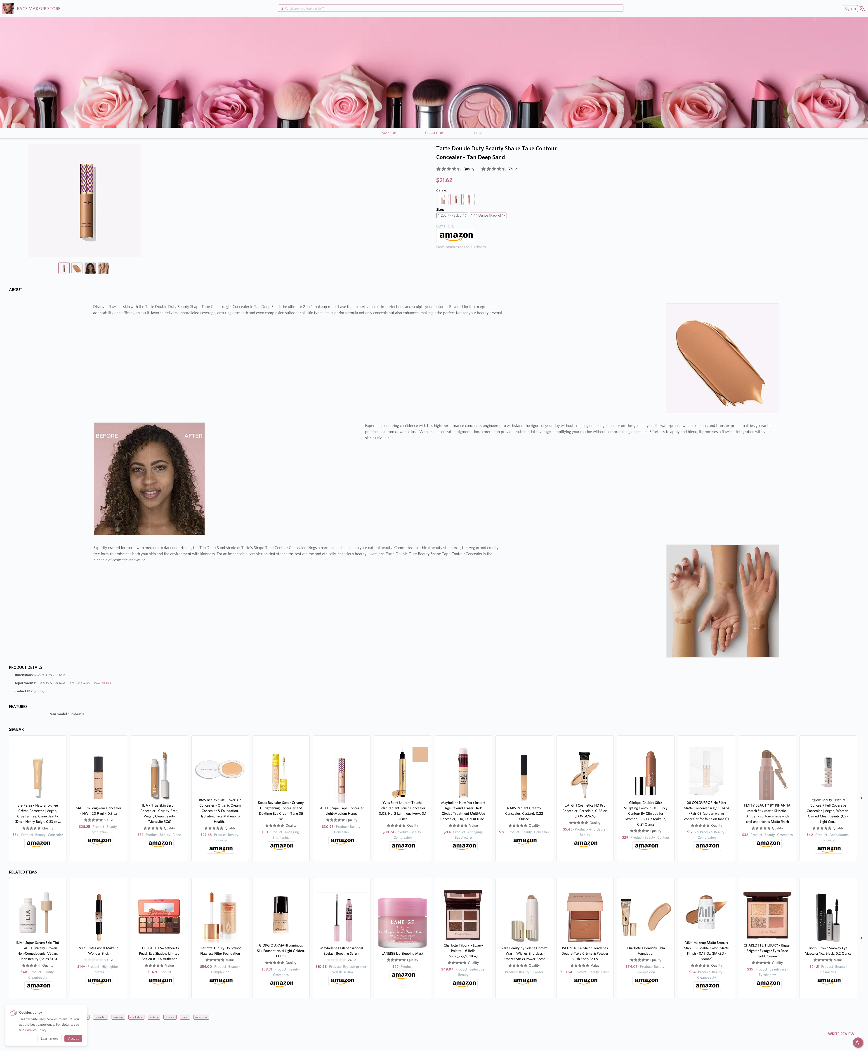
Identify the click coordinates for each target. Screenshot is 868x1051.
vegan (185, 1017)
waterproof (201, 1017)
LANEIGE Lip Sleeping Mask (403, 953)
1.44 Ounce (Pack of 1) (488, 215)
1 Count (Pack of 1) (452, 215)
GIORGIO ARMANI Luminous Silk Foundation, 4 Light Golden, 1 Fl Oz (281, 951)
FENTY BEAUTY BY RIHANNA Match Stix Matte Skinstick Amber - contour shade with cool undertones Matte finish (767, 813)
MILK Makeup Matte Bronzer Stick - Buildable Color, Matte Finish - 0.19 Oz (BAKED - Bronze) (706, 950)
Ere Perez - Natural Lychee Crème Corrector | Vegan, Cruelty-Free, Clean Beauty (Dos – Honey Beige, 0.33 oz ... (38, 813)
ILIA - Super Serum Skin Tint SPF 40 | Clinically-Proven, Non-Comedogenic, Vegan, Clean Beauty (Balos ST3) (37, 950)
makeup (153, 1017)
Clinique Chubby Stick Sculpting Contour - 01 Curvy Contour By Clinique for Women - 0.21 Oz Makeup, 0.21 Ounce (646, 813)
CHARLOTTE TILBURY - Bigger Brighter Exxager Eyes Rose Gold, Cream (767, 951)
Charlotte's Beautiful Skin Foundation (646, 951)
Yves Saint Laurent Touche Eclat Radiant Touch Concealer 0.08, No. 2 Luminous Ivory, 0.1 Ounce (402, 810)
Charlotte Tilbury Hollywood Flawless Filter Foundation (220, 951)
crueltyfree (136, 1017)
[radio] (438, 169)
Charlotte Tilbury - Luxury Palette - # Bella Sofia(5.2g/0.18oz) (463, 951)
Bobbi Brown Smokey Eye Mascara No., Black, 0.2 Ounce (828, 951)
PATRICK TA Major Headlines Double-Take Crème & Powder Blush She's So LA (585, 953)
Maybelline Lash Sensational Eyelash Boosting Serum (341, 951)
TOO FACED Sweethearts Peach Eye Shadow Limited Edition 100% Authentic (159, 953)
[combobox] (450, 8)
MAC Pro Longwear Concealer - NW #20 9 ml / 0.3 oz (98, 811)
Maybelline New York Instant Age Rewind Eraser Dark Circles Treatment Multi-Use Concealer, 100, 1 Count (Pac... (463, 810)
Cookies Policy (36, 1029)
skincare (170, 1017)
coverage (118, 1017)
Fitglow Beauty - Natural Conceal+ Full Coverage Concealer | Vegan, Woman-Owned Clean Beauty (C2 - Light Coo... (828, 811)
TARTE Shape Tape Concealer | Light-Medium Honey (342, 811)
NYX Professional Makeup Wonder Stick (98, 951)
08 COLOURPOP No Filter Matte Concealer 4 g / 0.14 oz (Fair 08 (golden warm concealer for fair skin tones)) (706, 810)
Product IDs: (29, 691)
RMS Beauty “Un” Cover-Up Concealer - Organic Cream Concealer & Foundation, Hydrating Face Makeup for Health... (220, 811)
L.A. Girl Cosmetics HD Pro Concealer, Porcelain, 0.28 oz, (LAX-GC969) (585, 811)
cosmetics (100, 1017)
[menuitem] (850, 8)
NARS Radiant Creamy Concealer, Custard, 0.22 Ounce (524, 813)
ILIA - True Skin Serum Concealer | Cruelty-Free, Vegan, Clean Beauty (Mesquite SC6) (159, 813)
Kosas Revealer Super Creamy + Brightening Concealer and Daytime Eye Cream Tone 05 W (281, 810)
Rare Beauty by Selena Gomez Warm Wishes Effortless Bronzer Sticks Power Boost (524, 953)
